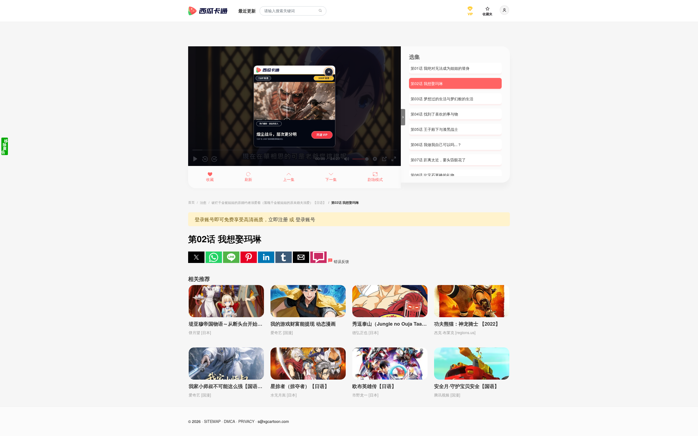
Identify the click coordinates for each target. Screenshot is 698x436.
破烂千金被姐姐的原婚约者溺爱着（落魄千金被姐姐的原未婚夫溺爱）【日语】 (269, 202)
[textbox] (293, 11)
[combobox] (293, 11)
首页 (191, 202)
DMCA (229, 421)
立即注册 (278, 219)
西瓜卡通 (207, 11)
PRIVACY (246, 421)
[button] (196, 257)
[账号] (504, 10)
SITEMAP (212, 421)
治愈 (203, 202)
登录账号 (305, 219)
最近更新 (247, 11)
